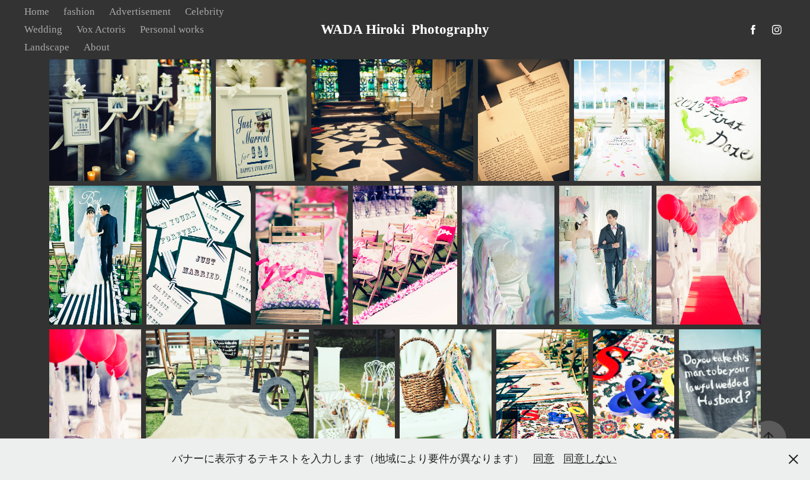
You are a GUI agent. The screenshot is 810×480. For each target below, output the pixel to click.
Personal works (172, 29)
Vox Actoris (101, 29)
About (97, 47)
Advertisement (140, 11)
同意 (543, 459)
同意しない (590, 459)
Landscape (46, 47)
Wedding (43, 29)
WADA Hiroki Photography (405, 29)
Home (36, 11)
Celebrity (204, 11)
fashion (79, 11)
